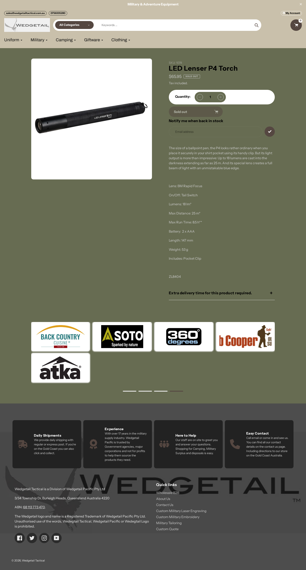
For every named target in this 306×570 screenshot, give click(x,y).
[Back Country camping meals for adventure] (60, 336)
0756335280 (58, 13)
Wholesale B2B (167, 493)
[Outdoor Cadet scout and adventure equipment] (184, 336)
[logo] (245, 336)
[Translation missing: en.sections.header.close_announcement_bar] (301, 4)
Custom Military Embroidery (177, 517)
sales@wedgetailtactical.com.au (25, 13)
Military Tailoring (169, 523)
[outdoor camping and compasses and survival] (60, 367)
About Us (163, 499)
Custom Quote (167, 529)
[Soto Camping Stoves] (122, 336)
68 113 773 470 (34, 507)
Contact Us (164, 505)
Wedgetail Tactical (33, 560)
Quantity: (182, 96)
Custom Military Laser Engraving (181, 511)
